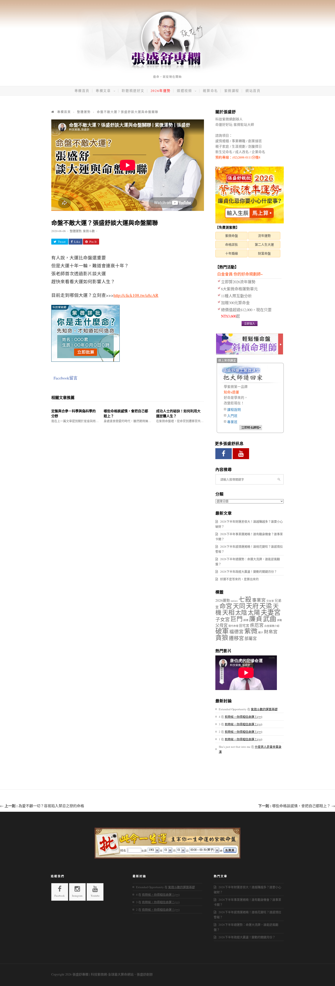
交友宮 (270, 600)
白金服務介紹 (271, 625)
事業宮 (259, 600)
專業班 (232, 422)
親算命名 (210, 90)
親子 (260, 632)
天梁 (265, 606)
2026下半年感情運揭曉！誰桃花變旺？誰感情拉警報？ (249, 549)
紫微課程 (231, 90)
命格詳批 (231, 244)
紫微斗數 (89, 231)
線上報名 (250, 427)
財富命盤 (264, 253)
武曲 (269, 618)
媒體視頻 (185, 90)
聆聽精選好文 (133, 90)
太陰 (241, 612)
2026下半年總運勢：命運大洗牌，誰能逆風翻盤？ (247, 561)
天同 (239, 606)
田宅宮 (244, 625)
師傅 (245, 620)
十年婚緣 (231, 253)
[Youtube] (241, 453)
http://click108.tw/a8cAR (135, 295)
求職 (279, 620)
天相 (228, 612)
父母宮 (221, 625)
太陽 (254, 612)
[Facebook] (223, 453)
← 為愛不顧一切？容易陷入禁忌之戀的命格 (42, 805)
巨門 (236, 619)
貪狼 (221, 637)
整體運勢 (76, 231)
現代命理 (233, 625)
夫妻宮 (271, 612)
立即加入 (249, 323)
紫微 (251, 631)
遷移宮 (236, 638)
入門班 (232, 416)
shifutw (234, 600)
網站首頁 (252, 90)
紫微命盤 (231, 235)
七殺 (245, 599)
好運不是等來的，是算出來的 (239, 579)
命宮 (225, 606)
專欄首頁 (82, 90)
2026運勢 (222, 600)
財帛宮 (271, 632)
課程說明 (234, 409)
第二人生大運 (264, 244)
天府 (252, 606)
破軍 (222, 630)
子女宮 (222, 619)
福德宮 (236, 631)
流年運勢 (264, 235)
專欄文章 (104, 90)
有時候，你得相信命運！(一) (243, 717)
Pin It (93, 242)
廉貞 (255, 618)
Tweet (62, 242)
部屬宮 (251, 638)
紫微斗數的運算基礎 (264, 709)
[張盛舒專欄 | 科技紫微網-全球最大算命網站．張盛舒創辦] (167, 72)
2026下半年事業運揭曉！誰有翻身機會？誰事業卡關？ (249, 536)
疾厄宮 (257, 625)
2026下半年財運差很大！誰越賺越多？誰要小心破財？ (249, 523)
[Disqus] (127, 480)
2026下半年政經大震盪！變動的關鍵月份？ (248, 571)
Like (77, 242)
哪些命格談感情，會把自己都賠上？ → (296, 805)
